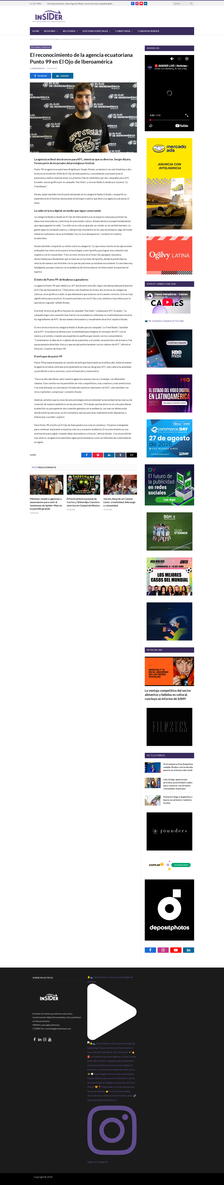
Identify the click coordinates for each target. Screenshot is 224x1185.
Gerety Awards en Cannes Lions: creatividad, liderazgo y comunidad (119, 502)
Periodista (38, 68)
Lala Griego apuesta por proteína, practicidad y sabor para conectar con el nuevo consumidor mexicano (178, 784)
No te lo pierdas (156, 755)
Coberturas (122, 31)
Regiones (49, 31)
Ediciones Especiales (95, 31)
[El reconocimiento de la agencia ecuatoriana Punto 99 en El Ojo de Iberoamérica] (83, 117)
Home (35, 31)
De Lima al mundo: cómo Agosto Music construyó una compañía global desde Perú (81, 3)
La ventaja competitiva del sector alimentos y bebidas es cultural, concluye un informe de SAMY (168, 695)
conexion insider (148, 31)
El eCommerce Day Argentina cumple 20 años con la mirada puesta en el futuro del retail (178, 767)
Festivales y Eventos (40, 47)
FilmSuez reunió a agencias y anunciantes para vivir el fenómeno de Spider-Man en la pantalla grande (46, 503)
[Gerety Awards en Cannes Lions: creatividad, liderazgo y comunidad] (120, 485)
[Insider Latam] (49, 16)
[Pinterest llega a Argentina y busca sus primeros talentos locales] (153, 800)
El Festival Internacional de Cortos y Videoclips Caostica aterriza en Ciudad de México (83, 502)
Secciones (69, 31)
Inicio (32, 39)
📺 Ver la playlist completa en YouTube (164, 320)
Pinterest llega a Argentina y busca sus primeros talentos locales (177, 799)
